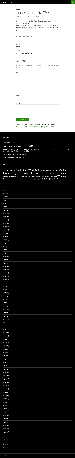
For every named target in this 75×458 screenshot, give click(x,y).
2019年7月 (6, 220)
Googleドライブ (21, 173)
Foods (6, 173)
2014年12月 (6, 402)
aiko (4, 170)
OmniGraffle (27, 36)
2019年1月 (6, 240)
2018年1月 (6, 279)
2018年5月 (6, 266)
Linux (52, 174)
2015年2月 (6, 395)
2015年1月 (6, 399)
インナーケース (15, 179)
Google (15, 174)
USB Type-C (54, 176)
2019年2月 (6, 236)
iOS (26, 173)
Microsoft (25, 176)
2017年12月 (6, 283)
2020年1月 (6, 200)
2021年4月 (6, 193)
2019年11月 (6, 207)
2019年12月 (6, 203)
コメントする (37, 16)
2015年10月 (6, 369)
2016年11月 (6, 326)
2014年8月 (6, 415)
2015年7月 (6, 379)
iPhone (34, 173)
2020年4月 (6, 197)
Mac (56, 173)
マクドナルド (38, 179)
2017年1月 (6, 319)
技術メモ (18, 9)
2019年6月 (6, 223)
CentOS (55, 170)
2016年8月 (6, 336)
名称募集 (48, 179)
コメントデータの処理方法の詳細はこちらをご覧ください (35, 127)
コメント (19, 72)
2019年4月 (6, 230)
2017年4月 (6, 309)
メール (19, 103)
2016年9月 (6, 332)
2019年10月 (6, 210)
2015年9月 (6, 372)
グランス (27, 179)
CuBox (63, 170)
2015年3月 (6, 392)
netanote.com (8, 2)
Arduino (47, 170)
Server (46, 176)
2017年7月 (6, 299)
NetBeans (32, 176)
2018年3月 (6, 273)
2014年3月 (6, 432)
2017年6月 (6, 303)
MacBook (61, 173)
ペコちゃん (32, 179)
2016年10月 (6, 329)
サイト (18, 111)
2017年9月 (6, 293)
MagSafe (18, 45)
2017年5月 (6, 306)
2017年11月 (6, 286)
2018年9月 (6, 253)
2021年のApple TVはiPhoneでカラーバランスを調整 (18, 146)
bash (50, 170)
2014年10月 (6, 409)
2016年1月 (6, 359)
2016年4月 (6, 349)
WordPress (7, 179)
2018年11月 (6, 246)
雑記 (4, 447)
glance (11, 173)
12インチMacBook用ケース (24, 52)
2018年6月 (6, 263)
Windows (61, 176)
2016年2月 (6, 356)
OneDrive (37, 176)
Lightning (48, 173)
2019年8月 (6, 216)
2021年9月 (6, 190)
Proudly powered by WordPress (10, 455)
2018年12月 (6, 243)
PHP (42, 176)
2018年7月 (6, 260)
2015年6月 (6, 382)
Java (40, 174)
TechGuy (28, 16)
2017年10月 (6, 289)
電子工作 (56, 179)
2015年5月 (6, 385)
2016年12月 (6, 322)
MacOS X (19, 36)
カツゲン (22, 179)
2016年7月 (6, 339)
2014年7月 (6, 419)
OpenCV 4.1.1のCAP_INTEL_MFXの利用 (14, 154)
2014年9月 (6, 412)
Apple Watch (29, 170)
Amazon (8, 170)
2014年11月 (6, 405)
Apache (13, 170)
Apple (19, 169)
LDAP (43, 174)
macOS (13, 176)
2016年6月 (6, 342)
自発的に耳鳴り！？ (8, 142)
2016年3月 (6, 352)
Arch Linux (40, 170)
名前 (18, 95)
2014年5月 (6, 425)
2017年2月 (6, 316)
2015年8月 (6, 375)
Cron (58, 170)
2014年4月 (6, 428)
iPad (29, 173)
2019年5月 (6, 226)
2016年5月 (6, 346)
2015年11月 (6, 366)
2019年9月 (6, 213)
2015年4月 (6, 389)
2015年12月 (6, 362)
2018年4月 (6, 269)
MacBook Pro (7, 176)
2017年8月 (6, 296)
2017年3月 (6, 313)
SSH (49, 176)
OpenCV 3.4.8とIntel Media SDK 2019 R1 (14, 157)
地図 (53, 179)
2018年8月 (6, 256)
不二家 (43, 179)
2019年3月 (6, 233)
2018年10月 (6, 250)
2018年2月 (6, 276)
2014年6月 (6, 422)
